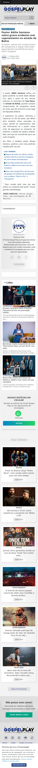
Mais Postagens (19, 689)
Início (5, 743)
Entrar (7, 2)
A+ (34, 88)
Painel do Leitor (26, 743)
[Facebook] (19, 257)
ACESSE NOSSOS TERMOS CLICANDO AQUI (17, 760)
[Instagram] (12, 257)
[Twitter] (26, 257)
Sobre (14, 743)
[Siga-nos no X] (19, 738)
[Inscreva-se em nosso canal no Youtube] (25, 738)
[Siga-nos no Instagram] (12, 738)
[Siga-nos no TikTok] (32, 738)
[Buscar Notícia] (31, 18)
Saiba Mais (19, 264)
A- (27, 88)
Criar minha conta (19, 715)
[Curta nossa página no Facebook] (6, 738)
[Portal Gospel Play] (19, 9)
